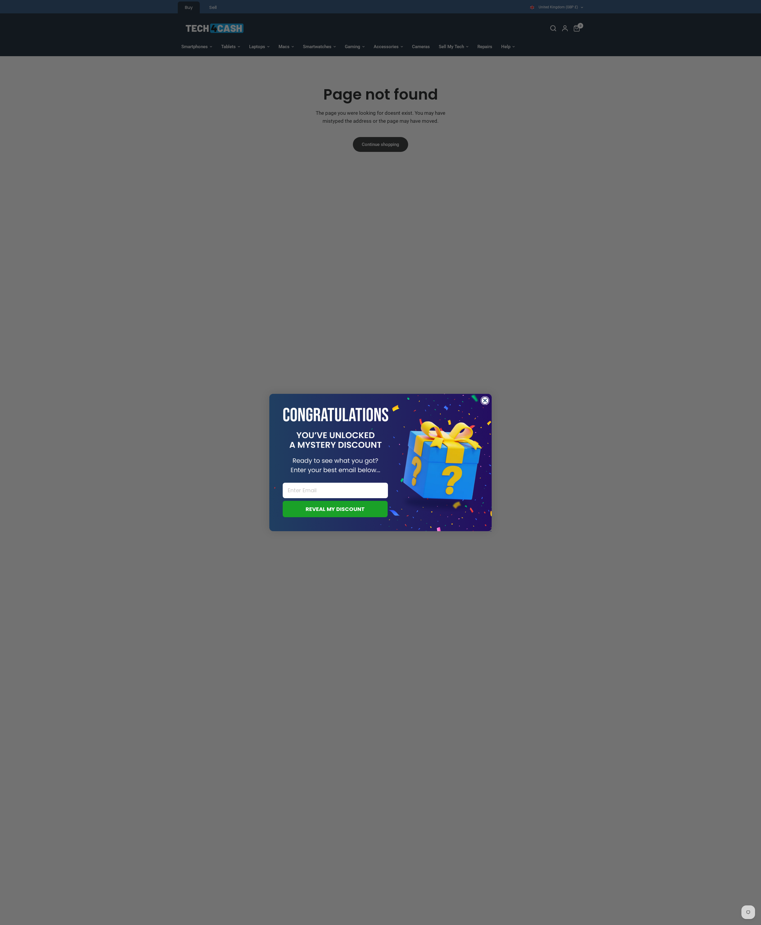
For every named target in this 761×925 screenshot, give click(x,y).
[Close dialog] (485, 400)
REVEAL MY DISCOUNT (335, 509)
